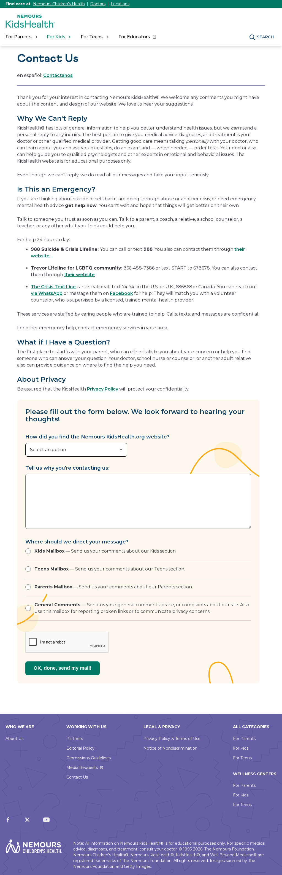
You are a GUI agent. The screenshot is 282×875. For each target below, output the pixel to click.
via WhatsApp (47, 293)
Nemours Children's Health (59, 3)
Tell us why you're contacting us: (67, 468)
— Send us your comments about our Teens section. (109, 569)
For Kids (240, 748)
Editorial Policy (80, 748)
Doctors (97, 3)
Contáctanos (58, 75)
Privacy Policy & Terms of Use (171, 738)
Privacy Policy (102, 389)
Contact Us (77, 777)
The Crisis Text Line (53, 286)
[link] (137, 37)
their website (79, 274)
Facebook (121, 293)
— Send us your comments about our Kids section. (105, 551)
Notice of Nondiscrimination (170, 748)
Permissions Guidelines (88, 757)
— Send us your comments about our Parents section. (113, 586)
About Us (14, 738)
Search (265, 36)
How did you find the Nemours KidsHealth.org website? (97, 437)
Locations (120, 3)
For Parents (244, 738)
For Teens (242, 757)
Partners (74, 738)
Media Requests (82, 767)
